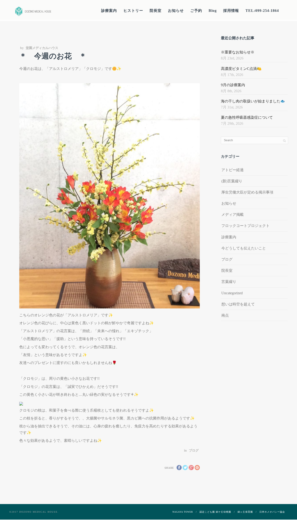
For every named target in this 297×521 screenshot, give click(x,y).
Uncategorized (232, 293)
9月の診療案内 (233, 85)
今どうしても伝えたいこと (243, 248)
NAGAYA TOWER (182, 512)
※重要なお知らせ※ (237, 52)
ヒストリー (133, 11)
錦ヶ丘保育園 (245, 512)
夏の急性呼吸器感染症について (247, 117)
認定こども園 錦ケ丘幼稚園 (215, 512)
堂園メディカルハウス (42, 48)
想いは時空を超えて (238, 304)
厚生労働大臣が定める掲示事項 (247, 192)
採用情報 (231, 11)
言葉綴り (228, 282)
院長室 (155, 11)
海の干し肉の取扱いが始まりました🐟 (253, 101)
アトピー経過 (232, 170)
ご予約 (196, 11)
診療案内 (109, 11)
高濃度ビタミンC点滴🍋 (241, 69)
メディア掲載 (232, 214)
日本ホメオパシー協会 (272, 512)
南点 (225, 315)
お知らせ (176, 11)
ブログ (194, 450)
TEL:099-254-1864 (262, 11)
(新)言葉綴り (231, 181)
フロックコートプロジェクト (245, 226)
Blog (213, 11)
